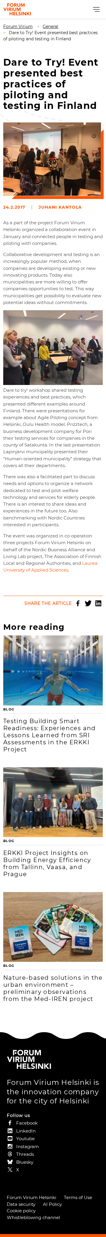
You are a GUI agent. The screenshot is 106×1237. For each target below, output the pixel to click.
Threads (25, 1154)
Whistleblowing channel (33, 1217)
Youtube (25, 1138)
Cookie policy (21, 1210)
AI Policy (52, 1204)
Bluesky (24, 1162)
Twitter (88, 603)
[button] (95, 9)
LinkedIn (98, 603)
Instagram (27, 1146)
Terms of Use (78, 1197)
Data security (21, 1204)
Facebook (77, 603)
